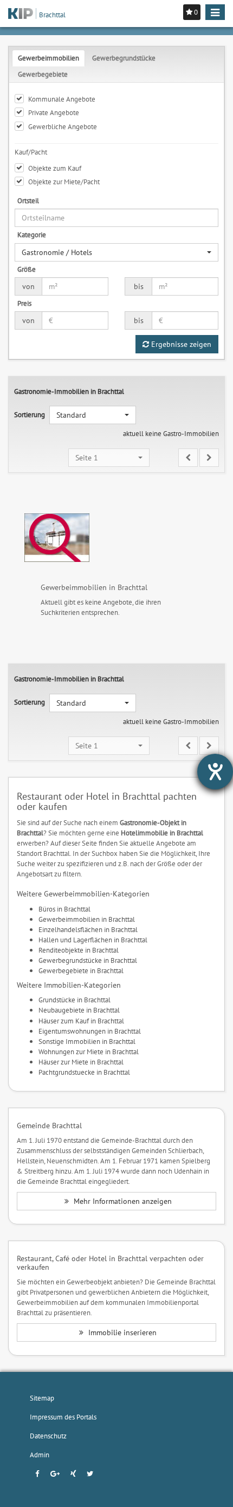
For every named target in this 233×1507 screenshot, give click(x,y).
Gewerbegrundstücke (124, 58)
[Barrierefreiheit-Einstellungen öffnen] (215, 771)
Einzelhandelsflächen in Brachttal (88, 929)
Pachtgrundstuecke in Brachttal (84, 1072)
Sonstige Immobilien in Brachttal (86, 1041)
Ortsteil (28, 200)
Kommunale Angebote (61, 99)
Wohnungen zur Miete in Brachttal (88, 1051)
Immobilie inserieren (121, 1332)
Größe (26, 269)
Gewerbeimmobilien (48, 58)
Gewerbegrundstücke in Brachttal (87, 960)
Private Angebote (53, 112)
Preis (24, 303)
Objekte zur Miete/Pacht (64, 181)
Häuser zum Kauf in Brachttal (81, 1021)
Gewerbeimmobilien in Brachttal (86, 919)
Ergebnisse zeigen (180, 344)
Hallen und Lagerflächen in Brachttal (92, 940)
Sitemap (42, 1398)
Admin (39, 1454)
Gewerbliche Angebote (62, 126)
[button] (116, 252)
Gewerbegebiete (43, 74)
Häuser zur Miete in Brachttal (81, 1062)
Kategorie (31, 234)
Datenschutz (48, 1436)
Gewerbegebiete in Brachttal (81, 970)
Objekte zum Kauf (54, 168)
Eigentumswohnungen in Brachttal (89, 1031)
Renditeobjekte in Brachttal (78, 950)
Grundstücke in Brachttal (74, 999)
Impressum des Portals (63, 1417)
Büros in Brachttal (64, 909)
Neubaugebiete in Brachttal (79, 1010)
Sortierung (29, 414)
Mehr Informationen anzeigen (122, 1201)
